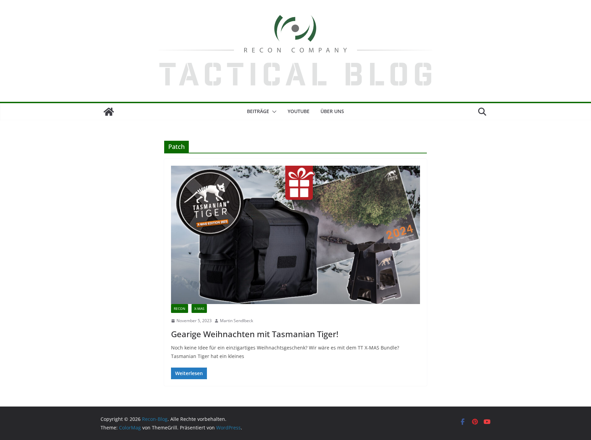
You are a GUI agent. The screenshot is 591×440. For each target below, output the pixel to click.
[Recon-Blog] (109, 112)
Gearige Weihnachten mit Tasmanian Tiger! (254, 334)
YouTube (299, 111)
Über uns (332, 111)
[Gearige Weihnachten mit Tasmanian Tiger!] (295, 235)
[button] (273, 112)
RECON (179, 308)
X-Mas (199, 308)
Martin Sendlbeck (236, 321)
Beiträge (258, 111)
